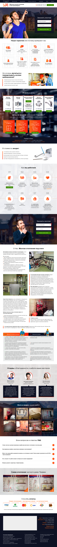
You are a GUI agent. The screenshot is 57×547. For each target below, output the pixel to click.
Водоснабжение (22, 1)
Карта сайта (42, 536)
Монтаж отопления (6, 1)
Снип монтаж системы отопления (30, 539)
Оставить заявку (9, 187)
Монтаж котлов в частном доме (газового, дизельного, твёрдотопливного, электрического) (12, 538)
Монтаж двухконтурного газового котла (31, 538)
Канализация (41, 1)
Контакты (52, 1)
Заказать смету (8, 132)
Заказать (8, 111)
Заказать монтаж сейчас (44, 29)
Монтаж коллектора (28, 540)
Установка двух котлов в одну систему (31, 543)
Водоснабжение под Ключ (49, 98)
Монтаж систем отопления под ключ (8, 536)
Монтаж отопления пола (32, 1)
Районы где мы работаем (44, 541)
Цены (47, 1)
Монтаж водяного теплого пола (28, 98)
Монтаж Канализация (39, 98)
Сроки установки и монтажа (44, 539)
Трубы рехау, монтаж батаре (29, 535)
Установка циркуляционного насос (30, 534)
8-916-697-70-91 (41, 5)
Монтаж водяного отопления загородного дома (10, 539)
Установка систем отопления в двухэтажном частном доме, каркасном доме (47, 535)
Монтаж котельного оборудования (8, 542)
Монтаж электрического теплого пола (28, 105)
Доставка (41, 537)
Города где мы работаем (44, 540)
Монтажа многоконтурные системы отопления (10, 543)
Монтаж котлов (14, 1)
